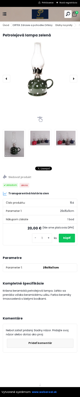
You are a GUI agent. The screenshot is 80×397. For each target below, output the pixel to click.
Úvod (6, 25)
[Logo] (40, 14)
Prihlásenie (47, 2)
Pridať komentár (40, 343)
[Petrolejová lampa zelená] (40, 69)
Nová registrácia (68, 2)
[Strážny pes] (40, 177)
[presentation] (6, 78)
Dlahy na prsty (63, 25)
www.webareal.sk (44, 392)
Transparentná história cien (28, 193)
